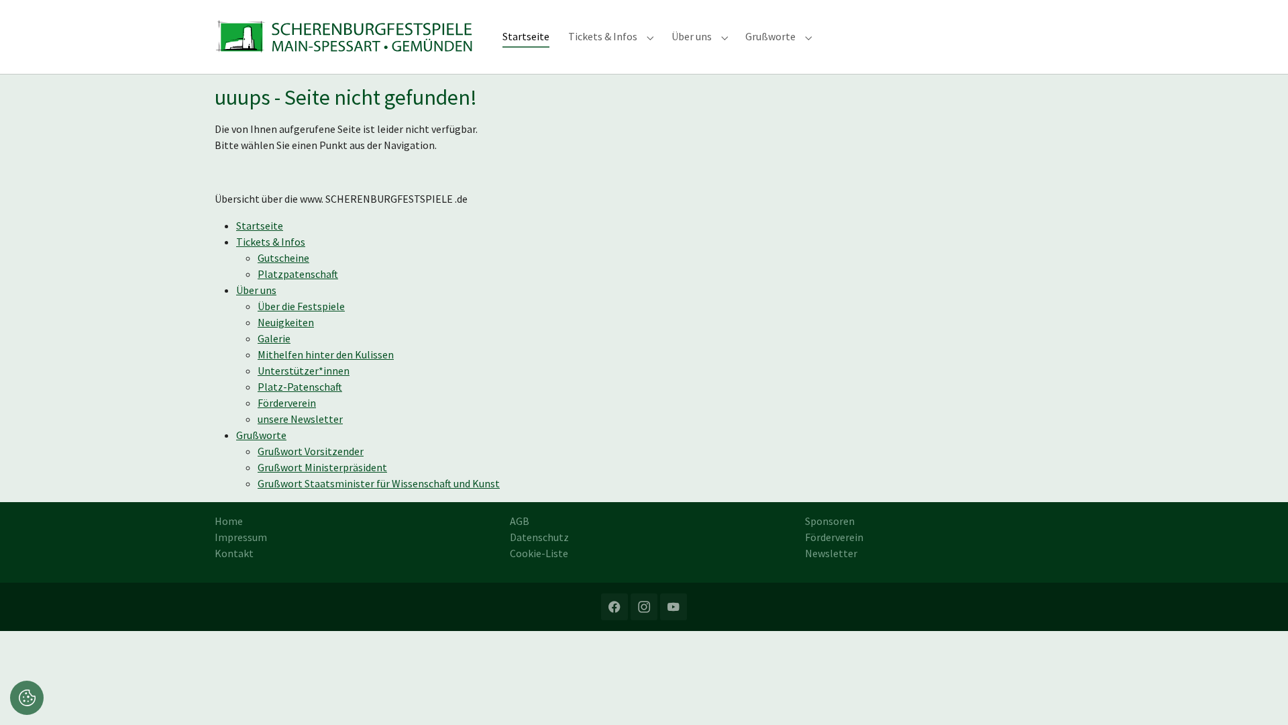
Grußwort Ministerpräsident (322, 467)
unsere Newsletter (300, 419)
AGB (519, 521)
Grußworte (261, 435)
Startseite (259, 225)
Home (229, 521)
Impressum (241, 537)
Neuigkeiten (286, 322)
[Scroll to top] (1258, 695)
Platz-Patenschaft (300, 386)
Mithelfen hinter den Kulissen (326, 354)
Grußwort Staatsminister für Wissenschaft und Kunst (379, 483)
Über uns (256, 290)
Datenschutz (539, 537)
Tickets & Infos (270, 241)
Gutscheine (283, 257)
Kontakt (234, 553)
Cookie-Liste (539, 553)
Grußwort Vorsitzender (311, 451)
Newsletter (831, 553)
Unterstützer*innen (304, 370)
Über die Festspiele (301, 306)
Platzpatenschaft (298, 274)
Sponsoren (830, 521)
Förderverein (287, 402)
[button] (27, 696)
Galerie (274, 338)
